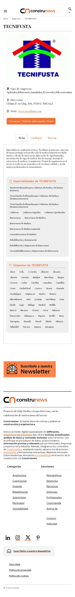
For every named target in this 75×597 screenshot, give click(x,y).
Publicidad (52, 523)
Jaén (28, 299)
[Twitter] (28, 538)
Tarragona (14, 321)
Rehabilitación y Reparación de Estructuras (29, 245)
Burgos (61, 277)
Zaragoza (49, 327)
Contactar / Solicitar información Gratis (31, 121)
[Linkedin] (7, 538)
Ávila (21, 272)
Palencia (56, 310)
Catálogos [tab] (36, 137)
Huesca (53, 294)
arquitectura (10, 434)
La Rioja (38, 299)
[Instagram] (18, 538)
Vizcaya (26, 327)
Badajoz (36, 277)
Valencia (59, 321)
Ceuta (12, 288)
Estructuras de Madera (35, 218)
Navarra (24, 310)
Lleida (12, 305)
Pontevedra (15, 316)
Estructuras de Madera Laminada (25, 229)
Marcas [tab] (52, 137)
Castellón (60, 283)
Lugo (22, 305)
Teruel (38, 321)
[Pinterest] (38, 538)
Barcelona (48, 277)
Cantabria (47, 283)
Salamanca (29, 316)
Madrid (42, 305)
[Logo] (37, 11)
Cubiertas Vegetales (31, 212)
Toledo (48, 321)
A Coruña (32, 272)
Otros (45, 310)
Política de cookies (19, 575)
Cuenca (38, 288)
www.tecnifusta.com (30, 111)
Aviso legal (14, 564)
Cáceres (13, 283)
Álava (12, 272)
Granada (60, 288)
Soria (61, 316)
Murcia (13, 310)
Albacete (45, 272)
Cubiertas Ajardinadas (55, 212)
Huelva (42, 294)
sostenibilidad (43, 455)
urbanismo (26, 434)
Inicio (5, 19)
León (62, 299)
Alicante (56, 272)
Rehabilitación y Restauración (23, 240)
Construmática (14, 449)
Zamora (37, 327)
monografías (10, 452)
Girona (49, 288)
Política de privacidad (20, 570)
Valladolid (14, 327)
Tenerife (27, 321)
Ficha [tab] (22, 137)
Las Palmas (50, 299)
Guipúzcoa (30, 294)
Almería (13, 277)
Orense (35, 310)
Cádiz (24, 283)
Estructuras (15, 218)
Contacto (51, 518)
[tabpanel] (37, 240)
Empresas (16, 19)
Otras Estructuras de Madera (23, 234)
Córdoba (35, 283)
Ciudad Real (25, 288)
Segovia (41, 316)
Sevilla (52, 316)
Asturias (25, 277)
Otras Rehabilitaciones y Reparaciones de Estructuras (34, 251)
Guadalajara (15, 294)
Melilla (52, 305)
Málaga (31, 305)
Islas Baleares (16, 299)
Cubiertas (14, 212)
